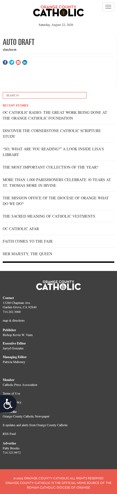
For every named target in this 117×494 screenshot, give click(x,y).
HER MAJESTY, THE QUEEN (27, 253)
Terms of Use (11, 393)
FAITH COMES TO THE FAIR (28, 241)
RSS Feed (9, 433)
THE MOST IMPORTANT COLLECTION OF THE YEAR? (50, 167)
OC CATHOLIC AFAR (21, 228)
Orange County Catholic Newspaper (26, 416)
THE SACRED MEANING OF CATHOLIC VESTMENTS (49, 216)
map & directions (14, 320)
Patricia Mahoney (14, 361)
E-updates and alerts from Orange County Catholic (35, 425)
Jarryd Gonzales (13, 348)
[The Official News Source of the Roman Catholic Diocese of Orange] (58, 9)
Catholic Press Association (20, 384)
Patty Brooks (11, 448)
